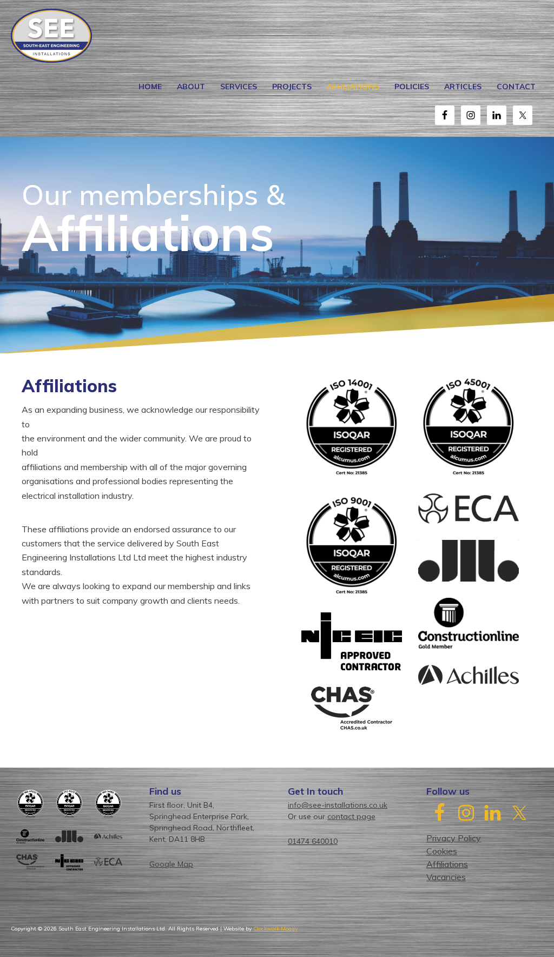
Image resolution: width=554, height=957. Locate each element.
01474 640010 (313, 841)
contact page (351, 816)
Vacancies (446, 877)
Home (150, 86)
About (191, 86)
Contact (516, 86)
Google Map (171, 864)
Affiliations (353, 86)
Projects (292, 86)
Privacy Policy (453, 838)
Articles (463, 86)
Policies (411, 86)
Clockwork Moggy (275, 928)
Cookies (441, 851)
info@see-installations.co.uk (337, 805)
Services (238, 86)
